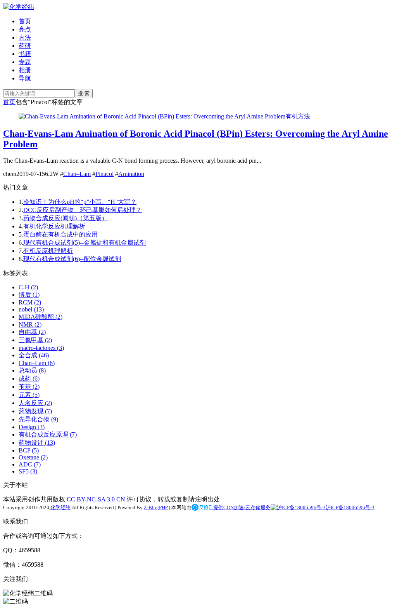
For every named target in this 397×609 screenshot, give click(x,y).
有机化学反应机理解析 (54, 226)
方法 (25, 37)
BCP (29, 450)
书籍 (25, 53)
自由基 (32, 332)
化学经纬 (60, 507)
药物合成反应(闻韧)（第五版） (65, 218)
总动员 (32, 370)
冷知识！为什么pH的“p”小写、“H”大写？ (79, 201)
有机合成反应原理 (48, 434)
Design (32, 427)
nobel (31, 309)
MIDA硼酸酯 (40, 316)
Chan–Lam (77, 174)
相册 (25, 70)
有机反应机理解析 (48, 250)
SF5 (28, 471)
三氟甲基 (35, 340)
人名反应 (35, 403)
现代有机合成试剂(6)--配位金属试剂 (72, 259)
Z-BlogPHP (156, 507)
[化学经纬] (18, 6)
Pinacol (104, 174)
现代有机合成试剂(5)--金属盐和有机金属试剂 (84, 242)
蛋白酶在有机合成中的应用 (60, 234)
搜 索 (84, 93)
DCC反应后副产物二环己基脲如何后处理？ (82, 210)
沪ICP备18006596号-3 (350, 507)
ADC (30, 464)
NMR (30, 324)
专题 (25, 62)
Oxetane (33, 457)
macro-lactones (41, 348)
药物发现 (35, 411)
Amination (131, 174)
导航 (25, 78)
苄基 (29, 386)
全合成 (34, 355)
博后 (29, 294)
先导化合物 (38, 419)
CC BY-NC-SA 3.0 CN (96, 499)
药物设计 (37, 442)
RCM (30, 302)
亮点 (25, 29)
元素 (29, 395)
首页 (25, 21)
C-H (28, 287)
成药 (29, 378)
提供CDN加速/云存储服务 (241, 507)
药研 (25, 45)
